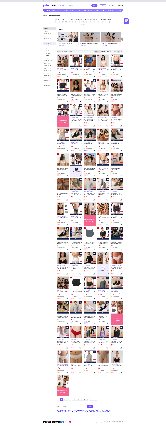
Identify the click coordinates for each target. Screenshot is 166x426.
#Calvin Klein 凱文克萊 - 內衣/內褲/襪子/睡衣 (66, 410)
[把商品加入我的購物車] (67, 76)
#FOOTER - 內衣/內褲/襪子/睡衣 (63, 411)
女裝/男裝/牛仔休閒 (47, 41)
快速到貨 (72, 10)
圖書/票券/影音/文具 (47, 85)
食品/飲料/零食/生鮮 (47, 68)
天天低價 (78, 10)
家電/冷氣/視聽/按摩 (47, 33)
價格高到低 (109, 51)
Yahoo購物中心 (50, 5)
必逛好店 (90, 10)
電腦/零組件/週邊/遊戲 (48, 36)
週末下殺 (96, 10)
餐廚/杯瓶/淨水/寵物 (47, 75)
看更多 (101, 10)
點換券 (53, 10)
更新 (122, 421)
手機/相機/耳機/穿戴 (47, 31)
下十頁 (92, 399)
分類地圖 (121, 422)
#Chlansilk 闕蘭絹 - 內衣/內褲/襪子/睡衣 (85, 410)
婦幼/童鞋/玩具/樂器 (47, 73)
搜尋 (90, 406)
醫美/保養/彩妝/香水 (47, 63)
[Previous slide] (57, 60)
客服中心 (97, 422)
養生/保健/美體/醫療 (47, 70)
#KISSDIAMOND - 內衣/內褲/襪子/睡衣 (80, 411)
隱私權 (117, 422)
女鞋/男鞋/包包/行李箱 (48, 60)
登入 (103, 5)
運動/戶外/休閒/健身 (47, 80)
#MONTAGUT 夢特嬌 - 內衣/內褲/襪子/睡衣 (99, 411)
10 (87, 399)
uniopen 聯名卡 (111, 10)
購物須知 (107, 422)
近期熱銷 (114, 51)
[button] (57, 39)
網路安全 (112, 422)
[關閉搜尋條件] (66, 5)
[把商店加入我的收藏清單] (81, 175)
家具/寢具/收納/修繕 (47, 78)
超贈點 (119, 10)
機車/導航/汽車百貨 (47, 82)
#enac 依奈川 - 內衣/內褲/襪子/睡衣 (103, 410)
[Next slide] (68, 60)
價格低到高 (103, 51)
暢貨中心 (66, 10)
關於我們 (102, 422)
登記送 (59, 10)
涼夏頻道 (84, 10)
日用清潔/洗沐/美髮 (47, 65)
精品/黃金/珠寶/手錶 (47, 38)
